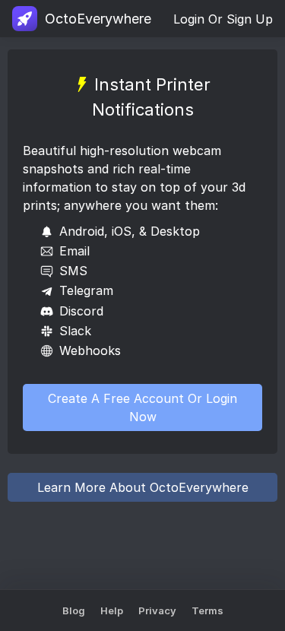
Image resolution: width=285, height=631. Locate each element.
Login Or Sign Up (223, 19)
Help (111, 610)
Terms (207, 610)
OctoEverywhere (98, 19)
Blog (73, 610)
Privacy (157, 610)
